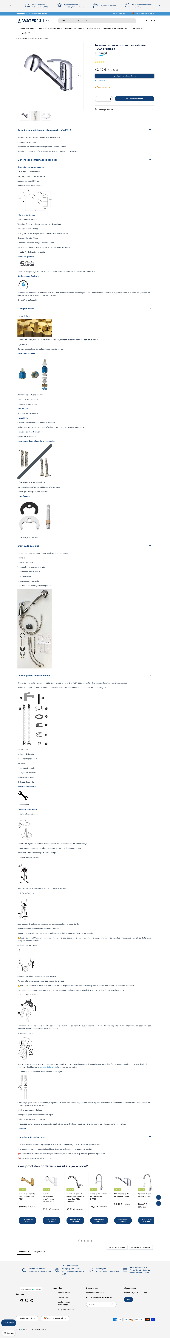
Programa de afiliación (67, 1309)
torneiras (136, 28)
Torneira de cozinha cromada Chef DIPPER (98, 1196)
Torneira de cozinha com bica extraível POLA (27, 1196)
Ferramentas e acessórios (49, 28)
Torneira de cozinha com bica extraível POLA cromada (35, 38)
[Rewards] (8, 1322)
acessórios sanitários (73, 28)
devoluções (63, 1297)
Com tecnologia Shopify (38, 1329)
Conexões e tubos (27, 28)
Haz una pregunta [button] (118, 1247)
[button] (153, 20)
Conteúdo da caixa (28, 545)
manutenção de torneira (31, 1137)
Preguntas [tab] (38, 1251)
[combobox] (97, 20)
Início (17, 38)
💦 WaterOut (25, 1329)
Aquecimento (92, 28)
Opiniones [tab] (23, 1251)
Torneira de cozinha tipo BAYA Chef (146, 1195)
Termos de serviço (66, 1292)
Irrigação (23, 33)
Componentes (26, 308)
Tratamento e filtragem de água (115, 28)
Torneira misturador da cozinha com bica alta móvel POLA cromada (75, 1198)
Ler (128, 1299)
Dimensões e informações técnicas (37, 159)
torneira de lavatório (48, 1067)
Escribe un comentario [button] (142, 1247)
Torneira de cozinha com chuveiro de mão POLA (44, 130)
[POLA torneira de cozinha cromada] (123, 1182)
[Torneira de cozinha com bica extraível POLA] (27, 1182)
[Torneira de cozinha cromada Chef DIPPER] (99, 1182)
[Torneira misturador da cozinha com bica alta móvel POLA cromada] (75, 1182)
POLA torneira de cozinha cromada (121, 1195)
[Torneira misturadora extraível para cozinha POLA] (51, 1182)
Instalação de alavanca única (34, 675)
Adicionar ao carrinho (134, 99)
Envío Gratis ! (102, 81)
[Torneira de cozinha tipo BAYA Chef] (147, 1182)
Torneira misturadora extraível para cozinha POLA (48, 1198)
